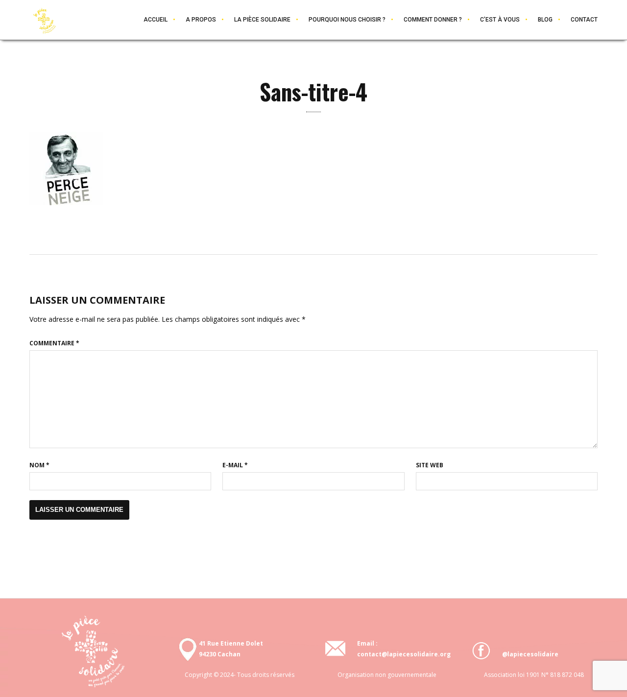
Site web (429, 465)
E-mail (235, 465)
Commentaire (54, 343)
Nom (39, 465)
